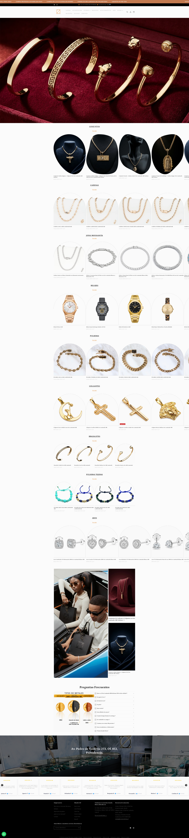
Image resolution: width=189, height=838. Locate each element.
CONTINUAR (109, 430)
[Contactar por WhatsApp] (4, 834)
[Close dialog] (121, 399)
